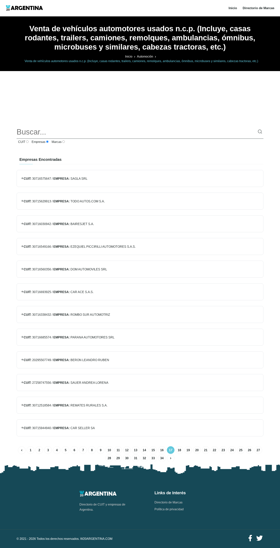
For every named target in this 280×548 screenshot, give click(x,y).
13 (135, 450)
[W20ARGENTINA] (24, 8)
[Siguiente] (170, 458)
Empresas (38, 141)
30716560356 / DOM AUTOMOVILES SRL (65, 269)
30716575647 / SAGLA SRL (55, 178)
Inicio (233, 8)
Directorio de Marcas (258, 8)
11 (118, 450)
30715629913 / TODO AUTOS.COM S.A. (64, 201)
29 (118, 458)
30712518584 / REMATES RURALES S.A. (65, 405)
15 (153, 450)
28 (109, 458)
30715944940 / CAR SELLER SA (59, 428)
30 (127, 458)
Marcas (56, 141)
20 (197, 450)
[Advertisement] (140, 97)
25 (240, 450)
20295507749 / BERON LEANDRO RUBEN (66, 360)
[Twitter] (259, 538)
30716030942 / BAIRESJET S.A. (59, 224)
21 (205, 450)
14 (144, 450)
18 (179, 450)
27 (258, 450)
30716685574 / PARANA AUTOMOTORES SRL (69, 337)
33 (153, 458)
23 (223, 450)
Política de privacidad (169, 509)
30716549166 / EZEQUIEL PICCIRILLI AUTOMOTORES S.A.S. (80, 246)
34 (162, 458)
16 (162, 450)
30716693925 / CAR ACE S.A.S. (59, 292)
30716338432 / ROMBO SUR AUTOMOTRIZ (67, 314)
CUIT (21, 141)
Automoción (145, 56)
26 (249, 450)
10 (109, 450)
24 (232, 450)
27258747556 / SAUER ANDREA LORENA (66, 382)
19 (188, 450)
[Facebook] (250, 538)
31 (135, 458)
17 (170, 450)
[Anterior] (22, 450)
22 (214, 450)
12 (127, 450)
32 (144, 458)
